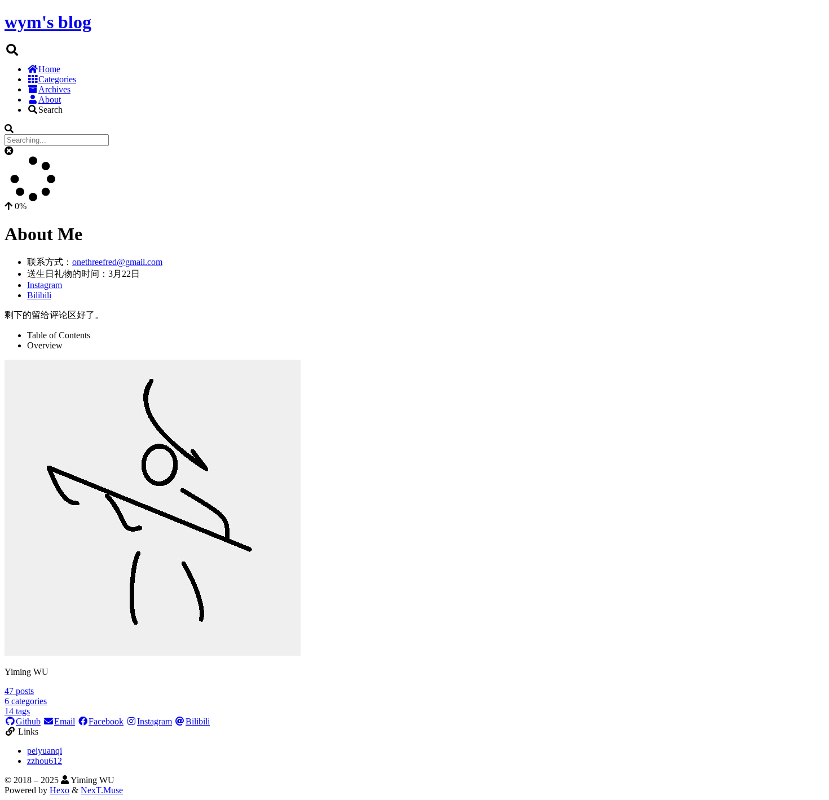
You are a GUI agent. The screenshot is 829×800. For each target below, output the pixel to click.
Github (28, 721)
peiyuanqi (44, 750)
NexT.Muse (102, 790)
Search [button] (50, 109)
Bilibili (39, 295)
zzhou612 (44, 761)
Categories (57, 79)
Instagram (44, 285)
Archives (54, 89)
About (49, 99)
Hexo (59, 790)
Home (49, 69)
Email (64, 721)
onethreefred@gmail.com (117, 262)
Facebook (106, 721)
